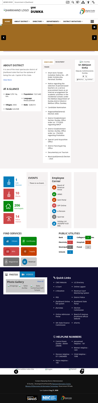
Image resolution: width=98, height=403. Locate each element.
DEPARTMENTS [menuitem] (53, 21)
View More (7, 80)
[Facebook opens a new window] (83, 76)
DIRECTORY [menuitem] (37, 21)
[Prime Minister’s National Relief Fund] (72, 369)
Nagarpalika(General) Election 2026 (56, 112)
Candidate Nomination (57, 107)
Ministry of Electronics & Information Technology (41, 386)
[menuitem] (67, 2)
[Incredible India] (25, 369)
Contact (90, 79)
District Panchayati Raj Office (57, 147)
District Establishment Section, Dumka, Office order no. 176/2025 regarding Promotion (57, 132)
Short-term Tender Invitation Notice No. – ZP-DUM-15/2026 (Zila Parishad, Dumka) (58, 76)
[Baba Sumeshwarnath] (37, 288)
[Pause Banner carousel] (94, 27)
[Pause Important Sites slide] (82, 370)
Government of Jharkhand (24, 2)
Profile (81, 79)
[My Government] (48, 369)
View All (40, 281)
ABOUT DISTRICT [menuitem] (21, 21)
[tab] (48, 62)
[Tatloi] (24, 287)
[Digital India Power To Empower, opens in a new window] (66, 398)
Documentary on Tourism (58, 152)
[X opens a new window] (86, 76)
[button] (93, 21)
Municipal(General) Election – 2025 (59, 157)
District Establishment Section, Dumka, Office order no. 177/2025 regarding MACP (57, 121)
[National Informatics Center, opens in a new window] (49, 398)
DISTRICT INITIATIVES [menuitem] (72, 21)
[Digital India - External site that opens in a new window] (84, 16)
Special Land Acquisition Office (58, 140)
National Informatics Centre (61, 384)
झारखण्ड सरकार (8, 2)
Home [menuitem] (7, 21)
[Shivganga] (13, 286)
